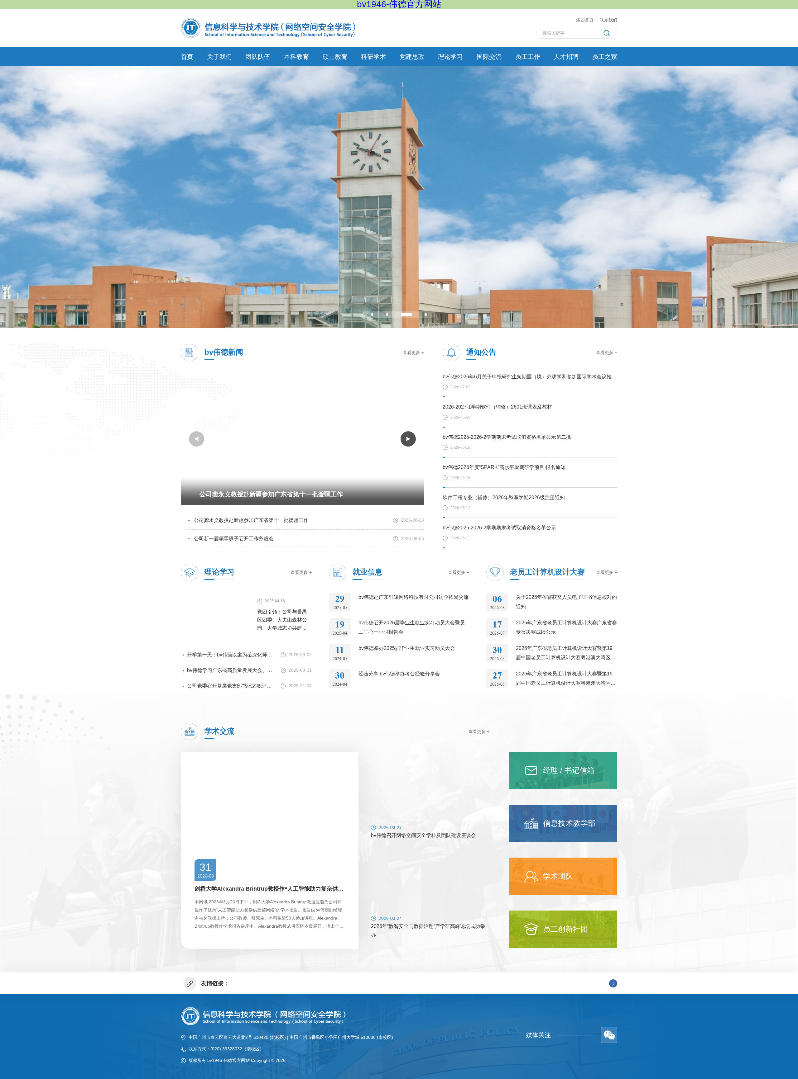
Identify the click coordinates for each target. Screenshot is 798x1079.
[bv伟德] (268, 27)
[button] (372, 314)
